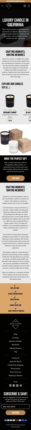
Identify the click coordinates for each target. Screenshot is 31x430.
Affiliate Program (15, 348)
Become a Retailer (15, 341)
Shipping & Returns (15, 375)
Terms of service (15, 372)
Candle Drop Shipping (15, 365)
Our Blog (15, 338)
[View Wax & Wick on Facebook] (14, 385)
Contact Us (15, 358)
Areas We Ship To (15, 361)
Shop (15, 334)
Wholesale (15, 345)
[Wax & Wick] (9, 5)
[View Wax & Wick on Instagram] (10, 385)
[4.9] (10, 119)
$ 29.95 (10, 120)
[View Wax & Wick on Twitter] (17, 385)
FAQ (15, 352)
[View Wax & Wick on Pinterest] (21, 385)
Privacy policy (15, 368)
